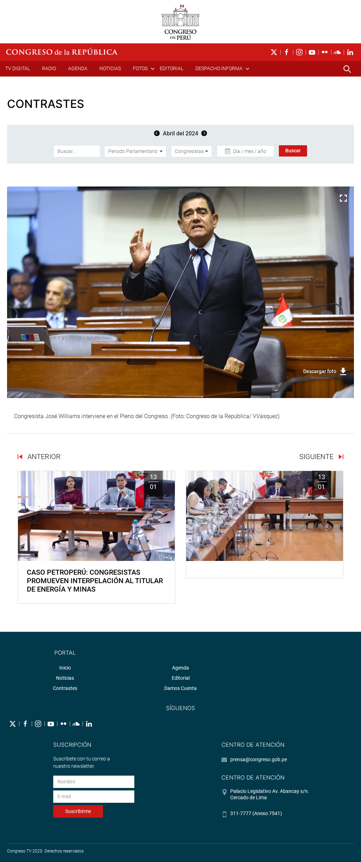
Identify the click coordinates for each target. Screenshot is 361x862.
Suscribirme (78, 811)
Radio (49, 68)
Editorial (171, 68)
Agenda (77, 68)
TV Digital (17, 68)
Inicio (65, 668)
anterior (43, 456)
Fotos (140, 68)
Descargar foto (319, 371)
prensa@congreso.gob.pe (258, 759)
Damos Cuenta (180, 688)
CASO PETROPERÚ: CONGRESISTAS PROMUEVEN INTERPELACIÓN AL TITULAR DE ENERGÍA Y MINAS (95, 580)
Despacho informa (219, 68)
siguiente (317, 456)
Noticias (110, 68)
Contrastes (65, 688)
